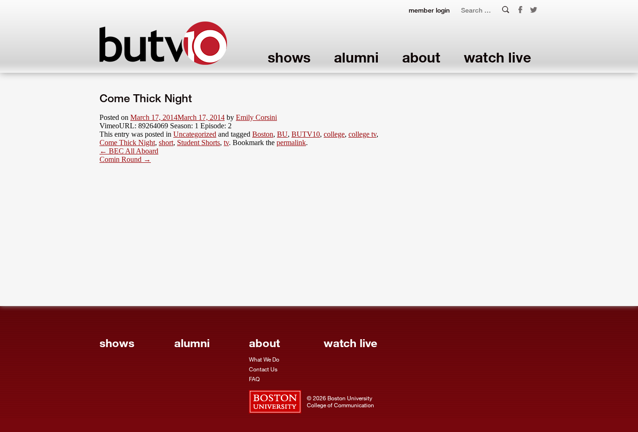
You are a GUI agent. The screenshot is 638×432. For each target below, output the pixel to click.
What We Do (264, 359)
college (334, 134)
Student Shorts (198, 142)
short (166, 142)
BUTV (163, 43)
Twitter (534, 10)
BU (282, 134)
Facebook (520, 9)
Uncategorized (194, 134)
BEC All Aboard (128, 151)
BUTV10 (305, 134)
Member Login (429, 10)
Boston (262, 134)
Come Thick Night (127, 142)
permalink (291, 142)
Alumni (356, 57)
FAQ (254, 379)
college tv (362, 134)
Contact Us (263, 369)
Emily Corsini (256, 117)
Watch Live (497, 57)
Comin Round (125, 159)
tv (226, 142)
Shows (289, 57)
